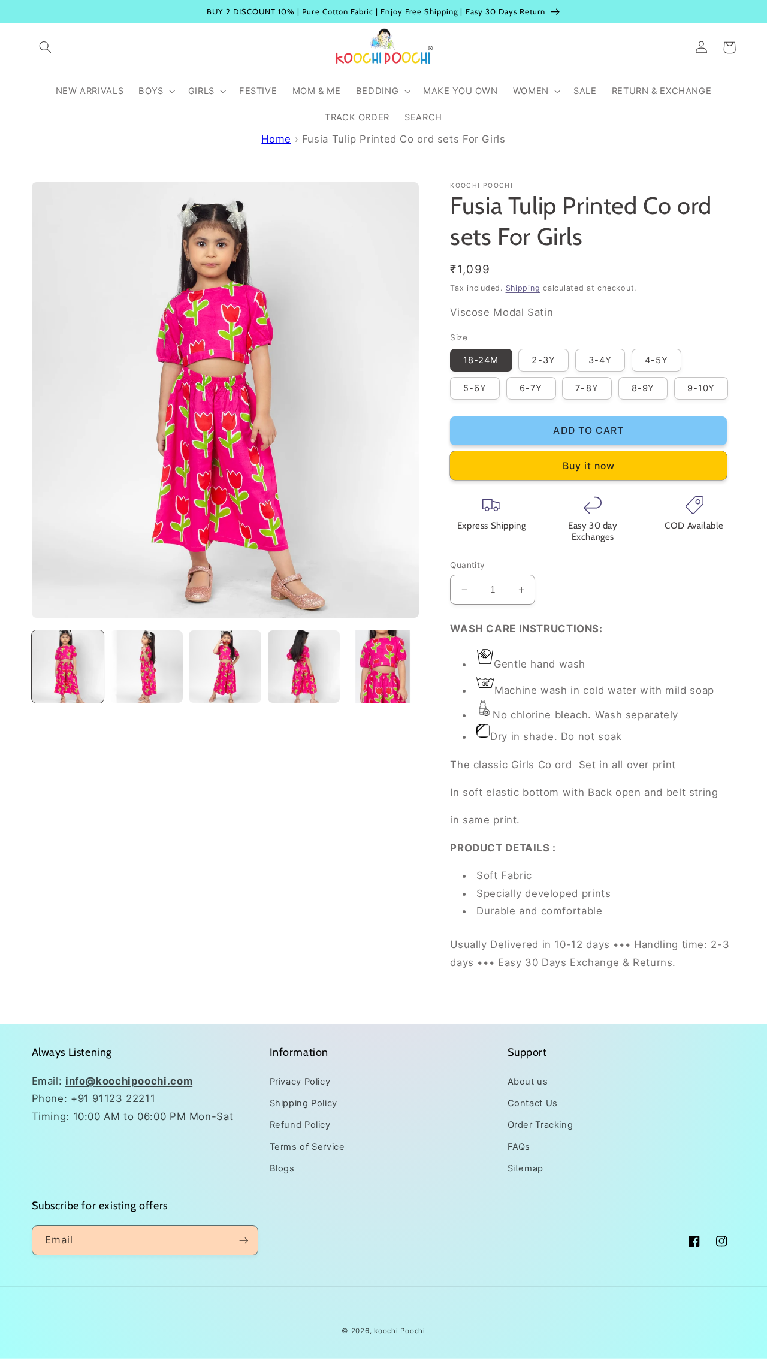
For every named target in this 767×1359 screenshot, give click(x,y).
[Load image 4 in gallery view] (304, 666)
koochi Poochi (399, 1331)
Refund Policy (300, 1124)
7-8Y (586, 388)
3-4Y (600, 360)
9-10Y (701, 388)
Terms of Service (307, 1146)
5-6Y (475, 388)
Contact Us (533, 1103)
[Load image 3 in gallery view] (225, 666)
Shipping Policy (303, 1103)
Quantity (467, 565)
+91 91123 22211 (113, 1098)
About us (528, 1081)
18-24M (481, 360)
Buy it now (589, 466)
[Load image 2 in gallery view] (146, 666)
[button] (45, 47)
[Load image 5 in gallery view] (382, 666)
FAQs (519, 1146)
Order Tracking (540, 1124)
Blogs (282, 1168)
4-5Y (656, 360)
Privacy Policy (300, 1081)
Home (276, 139)
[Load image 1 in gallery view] (68, 666)
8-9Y (643, 388)
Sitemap (525, 1168)
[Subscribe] (243, 1240)
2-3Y (543, 360)
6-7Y (531, 388)
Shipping (523, 287)
